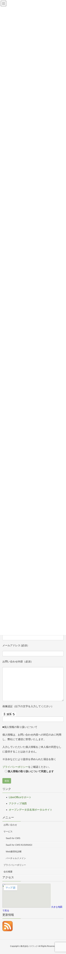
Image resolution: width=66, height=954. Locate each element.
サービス (8, 831)
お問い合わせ (10, 824)
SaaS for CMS (13, 838)
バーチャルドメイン (16, 858)
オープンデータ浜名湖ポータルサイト (30, 809)
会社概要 (8, 871)
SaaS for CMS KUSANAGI (19, 845)
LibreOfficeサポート (20, 797)
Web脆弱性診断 (14, 851)
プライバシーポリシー (15, 766)
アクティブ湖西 (18, 803)
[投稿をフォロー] (7, 926)
